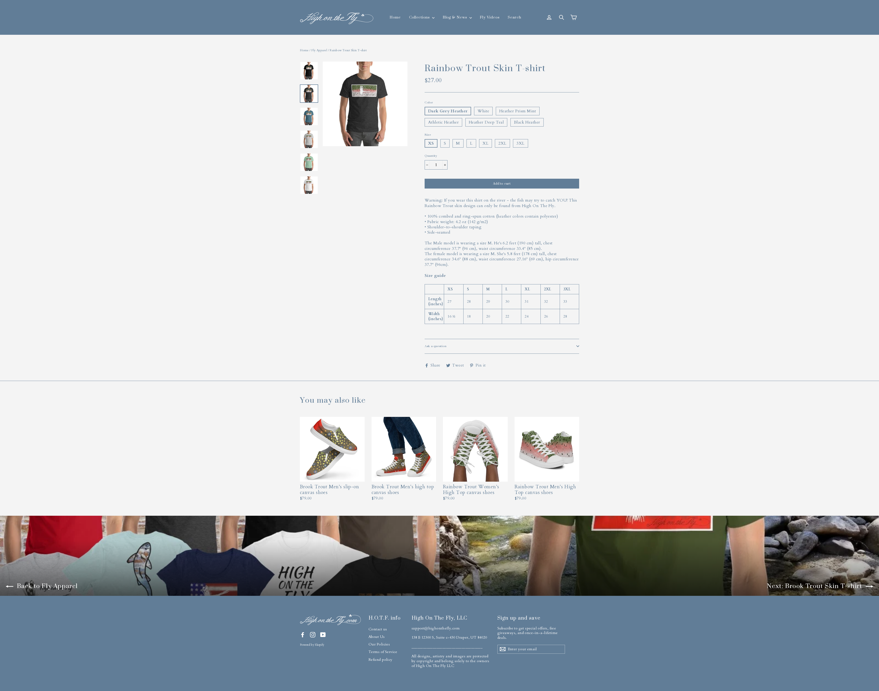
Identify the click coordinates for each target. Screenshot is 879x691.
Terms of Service (383, 651)
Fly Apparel (319, 50)
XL (485, 143)
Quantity (431, 156)
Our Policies (379, 644)
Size (428, 135)
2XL (502, 143)
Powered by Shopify (312, 645)
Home (395, 17)
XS (431, 143)
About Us (377, 636)
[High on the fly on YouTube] (323, 634)
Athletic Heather (443, 122)
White (483, 111)
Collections (420, 17)
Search (514, 17)
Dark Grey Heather (448, 111)
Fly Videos (490, 17)
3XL (520, 143)
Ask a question (436, 346)
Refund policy (381, 659)
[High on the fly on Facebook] (302, 634)
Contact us (378, 629)
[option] (365, 130)
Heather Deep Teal (486, 122)
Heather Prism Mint (517, 111)
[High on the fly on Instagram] (312, 634)
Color (429, 102)
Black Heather (527, 122)
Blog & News (455, 17)
